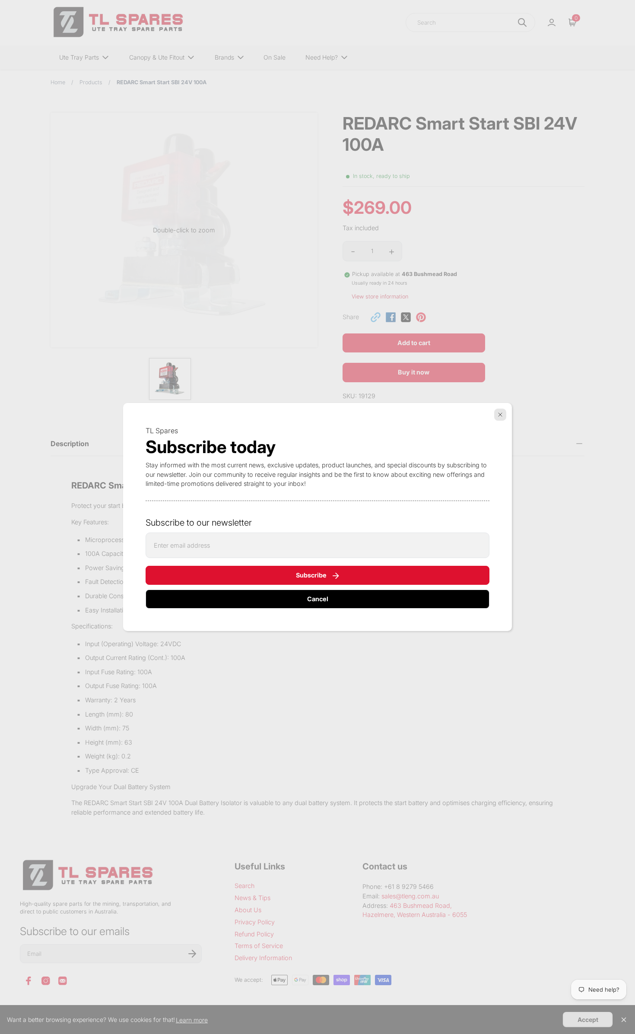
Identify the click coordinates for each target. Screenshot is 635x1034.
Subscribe (311, 575)
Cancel (317, 599)
